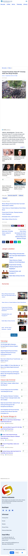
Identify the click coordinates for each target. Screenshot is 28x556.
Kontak (3, 520)
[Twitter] (15, 226)
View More (14, 335)
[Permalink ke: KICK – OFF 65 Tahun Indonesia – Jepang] (22, 328)
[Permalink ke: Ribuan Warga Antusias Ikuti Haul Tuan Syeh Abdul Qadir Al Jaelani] (5, 255)
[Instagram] (19, 226)
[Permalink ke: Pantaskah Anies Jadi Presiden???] (5, 272)
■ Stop (17, 552)
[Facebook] (12, 226)
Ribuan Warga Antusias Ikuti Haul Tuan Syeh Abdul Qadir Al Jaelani (17, 255)
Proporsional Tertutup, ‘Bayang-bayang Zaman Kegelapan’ (15, 266)
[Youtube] (22, 226)
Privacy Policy (5, 527)
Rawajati (5, 198)
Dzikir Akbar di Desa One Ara (9, 219)
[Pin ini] (11, 242)
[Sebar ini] (3, 242)
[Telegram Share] (15, 242)
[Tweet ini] (7, 242)
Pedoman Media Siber (7, 530)
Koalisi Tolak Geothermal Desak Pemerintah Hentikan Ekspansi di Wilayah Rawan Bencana (10, 436)
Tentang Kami (5, 517)
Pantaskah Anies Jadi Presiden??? (11, 216)
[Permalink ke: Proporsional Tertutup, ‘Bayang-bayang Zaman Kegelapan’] (5, 265)
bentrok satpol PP (12, 195)
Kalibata (21, 195)
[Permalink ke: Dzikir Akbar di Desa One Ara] (5, 277)
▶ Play (12, 552)
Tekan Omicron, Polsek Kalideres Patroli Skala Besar (14, 302)
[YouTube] (12, 510)
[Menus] (26, 1)
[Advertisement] (14, 21)
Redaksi (4, 524)
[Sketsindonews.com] (6, 1)
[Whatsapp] (19, 242)
